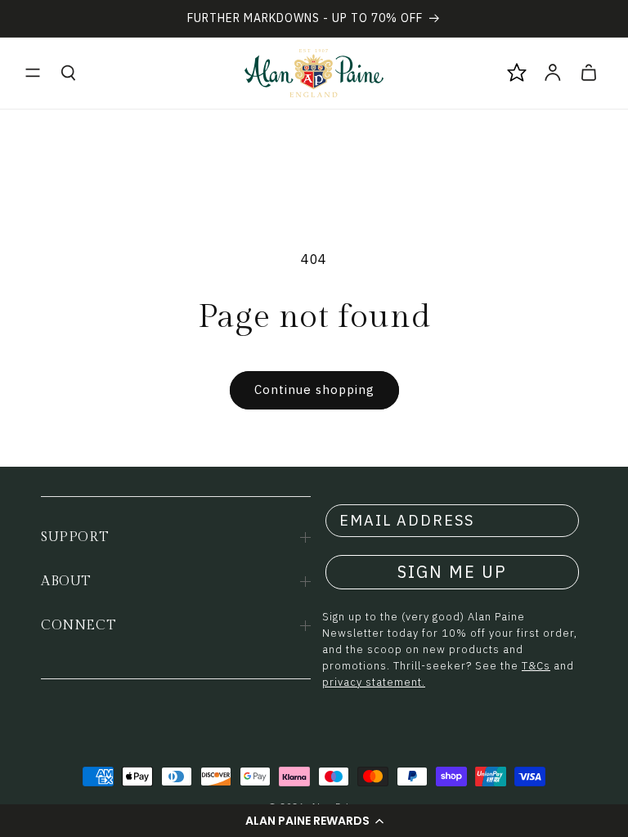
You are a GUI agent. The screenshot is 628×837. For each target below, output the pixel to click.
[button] (314, 820)
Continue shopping (314, 389)
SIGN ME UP (452, 572)
